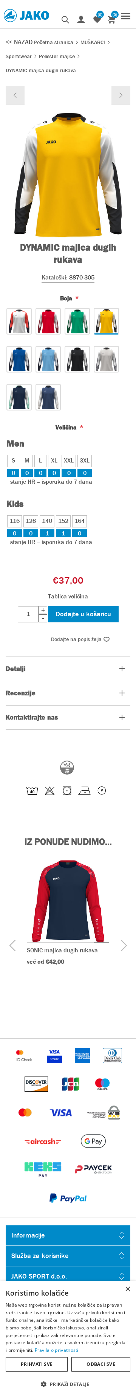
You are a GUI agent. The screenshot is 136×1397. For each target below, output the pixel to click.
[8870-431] (48, 359)
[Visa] (61, 1124)
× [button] (127, 1289)
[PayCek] (93, 1181)
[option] (68, 924)
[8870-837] (106, 359)
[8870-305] (106, 321)
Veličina (67, 427)
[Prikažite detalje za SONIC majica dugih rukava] (68, 901)
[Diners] (112, 1067)
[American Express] (83, 1067)
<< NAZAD (20, 42)
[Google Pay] (93, 1152)
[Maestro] (102, 1095)
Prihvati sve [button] (37, 1364)
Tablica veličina (68, 596)
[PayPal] (67, 1209)
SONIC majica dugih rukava (62, 950)
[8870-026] (19, 321)
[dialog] (68, 1339)
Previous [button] (12, 945)
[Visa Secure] (55, 1067)
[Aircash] (44, 1152)
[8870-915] (19, 397)
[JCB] (71, 1095)
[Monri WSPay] (103, 1124)
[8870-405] (19, 359)
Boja (67, 298)
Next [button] (123, 945)
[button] (68, 1384)
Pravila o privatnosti (57, 1350)
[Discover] (37, 1095)
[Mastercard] (26, 1124)
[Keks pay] (44, 1181)
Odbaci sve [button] (101, 1364)
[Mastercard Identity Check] (25, 1067)
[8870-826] (77, 359)
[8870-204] (77, 321)
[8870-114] (48, 321)
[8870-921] (48, 397)
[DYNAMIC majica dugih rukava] (15, 95)
